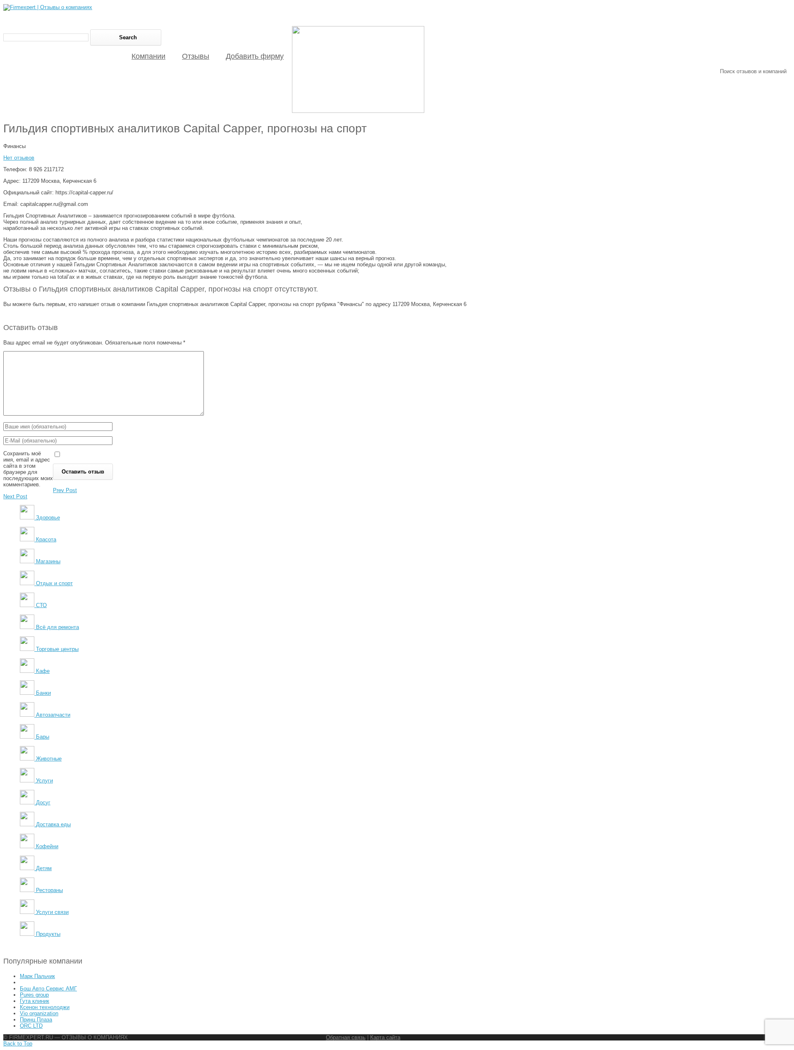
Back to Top (17, 1043)
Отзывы (195, 56)
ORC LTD (31, 1026)
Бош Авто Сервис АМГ (48, 988)
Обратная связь (346, 1037)
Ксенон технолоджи (44, 1007)
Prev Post (65, 490)
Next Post (15, 496)
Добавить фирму (255, 56)
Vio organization (39, 1013)
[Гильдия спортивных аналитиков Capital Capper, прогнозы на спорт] (358, 111)
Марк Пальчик (37, 976)
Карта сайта (385, 1037)
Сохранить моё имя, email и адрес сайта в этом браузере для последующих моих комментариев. (28, 469)
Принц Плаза (36, 1020)
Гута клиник (34, 1001)
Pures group (34, 995)
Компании (148, 56)
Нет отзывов (18, 158)
